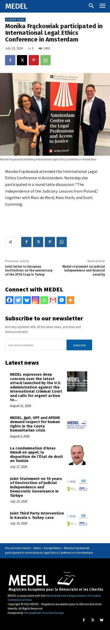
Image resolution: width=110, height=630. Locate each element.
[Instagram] (35, 300)
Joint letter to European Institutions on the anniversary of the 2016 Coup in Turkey (28, 270)
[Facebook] (10, 60)
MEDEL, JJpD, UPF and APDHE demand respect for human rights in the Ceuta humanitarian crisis (35, 424)
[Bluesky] (27, 300)
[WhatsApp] (45, 60)
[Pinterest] (34, 60)
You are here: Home (17, 548)
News (37, 548)
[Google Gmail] (53, 300)
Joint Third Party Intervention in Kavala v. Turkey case (37, 515)
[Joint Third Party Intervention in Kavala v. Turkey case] (77, 520)
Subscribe (79, 345)
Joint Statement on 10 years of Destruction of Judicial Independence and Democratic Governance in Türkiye (36, 487)
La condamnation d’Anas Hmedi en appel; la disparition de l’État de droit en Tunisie (36, 454)
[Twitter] (18, 300)
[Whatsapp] (44, 300)
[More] (70, 300)
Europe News (15, 19)
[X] (22, 60)
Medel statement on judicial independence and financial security (83, 270)
